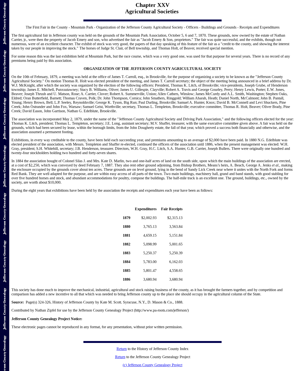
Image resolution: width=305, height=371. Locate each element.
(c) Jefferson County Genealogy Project (152, 365)
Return (122, 349)
